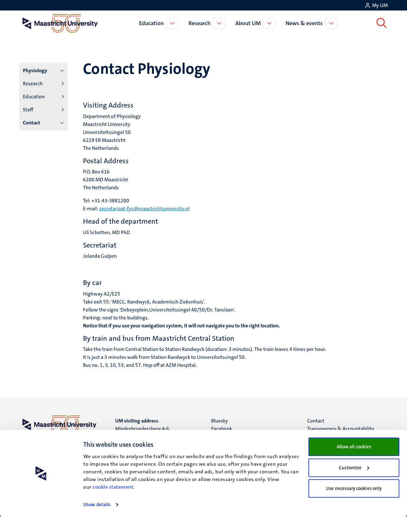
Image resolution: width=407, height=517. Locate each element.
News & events (304, 23)
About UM (248, 23)
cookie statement (113, 487)
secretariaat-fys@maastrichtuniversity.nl (144, 208)
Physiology (35, 70)
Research (199, 23)
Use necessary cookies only (354, 488)
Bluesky (219, 420)
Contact (31, 122)
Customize (350, 468)
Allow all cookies (354, 447)
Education (151, 23)
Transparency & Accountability (340, 428)
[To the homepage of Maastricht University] (60, 23)
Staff (28, 109)
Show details (96, 504)
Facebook (221, 428)
